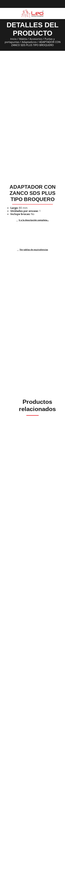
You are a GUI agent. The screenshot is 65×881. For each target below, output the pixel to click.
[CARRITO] (60, 13)
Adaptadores (29, 42)
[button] (4, 13)
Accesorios (35, 39)
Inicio (13, 39)
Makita (23, 39)
